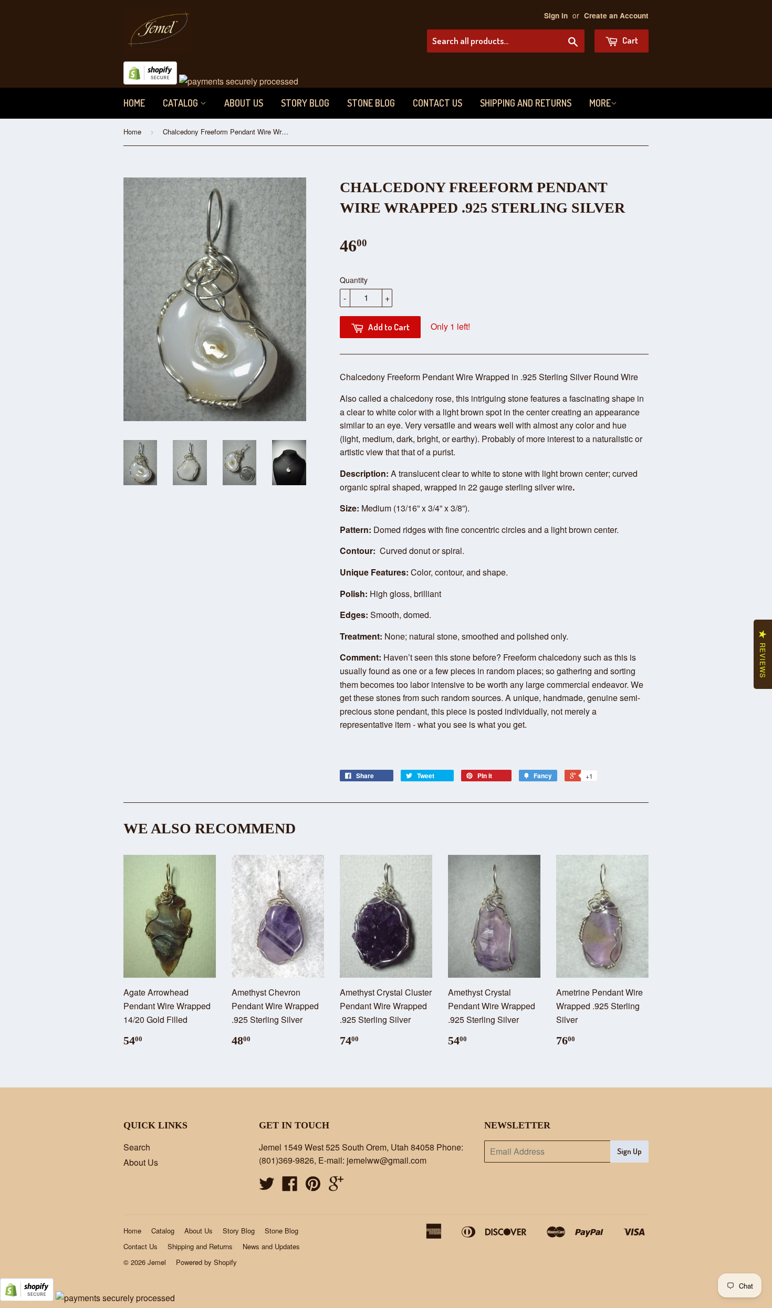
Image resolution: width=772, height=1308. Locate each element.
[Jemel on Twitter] (267, 1186)
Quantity (354, 280)
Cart (629, 40)
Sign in (556, 15)
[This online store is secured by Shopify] (150, 81)
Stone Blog (371, 103)
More (600, 103)
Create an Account (616, 15)
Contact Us (437, 103)
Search (136, 1147)
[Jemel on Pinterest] (313, 1186)
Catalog (181, 103)
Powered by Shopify (206, 1262)
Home (134, 103)
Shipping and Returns (525, 103)
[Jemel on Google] (336, 1186)
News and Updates (271, 1246)
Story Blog (305, 103)
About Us (243, 103)
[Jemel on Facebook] (290, 1186)
